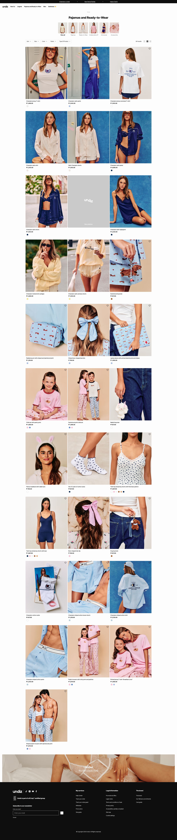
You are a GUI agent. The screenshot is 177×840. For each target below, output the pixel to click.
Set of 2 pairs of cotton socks (76, 486)
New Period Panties (90, 1)
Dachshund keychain (116, 294)
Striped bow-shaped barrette (76, 358)
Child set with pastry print (33, 422)
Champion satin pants (74, 101)
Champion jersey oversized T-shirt (120, 101)
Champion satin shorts (32, 229)
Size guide (78, 812)
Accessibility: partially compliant (115, 809)
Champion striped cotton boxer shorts (79, 615)
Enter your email (17, 809)
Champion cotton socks (33, 615)
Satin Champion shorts (74, 165)
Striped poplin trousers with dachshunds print (39, 743)
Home (88, 12)
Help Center (79, 795)
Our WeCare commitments (143, 799)
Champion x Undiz (64, 1)
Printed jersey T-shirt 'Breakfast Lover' (121, 679)
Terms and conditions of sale (114, 802)
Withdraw (78, 805)
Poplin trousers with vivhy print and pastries (80, 679)
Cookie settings (110, 815)
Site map (108, 812)
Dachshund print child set (75, 422)
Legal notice (109, 799)
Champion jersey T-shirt (33, 101)
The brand (139, 795)
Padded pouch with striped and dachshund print (40, 358)
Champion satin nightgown (118, 229)
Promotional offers (111, 795)
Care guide (139, 802)
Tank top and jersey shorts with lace (36, 551)
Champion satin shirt (32, 165)
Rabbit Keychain (114, 422)
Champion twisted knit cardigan (35, 294)
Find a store (79, 809)
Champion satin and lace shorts (77, 294)
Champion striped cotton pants (35, 679)
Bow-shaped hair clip (74, 551)
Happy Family (114, 1)
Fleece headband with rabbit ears (35, 486)
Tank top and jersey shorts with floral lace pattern (124, 486)
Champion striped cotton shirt (119, 615)
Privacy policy (110, 805)
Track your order (80, 799)
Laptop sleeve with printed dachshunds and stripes (125, 358)
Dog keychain (114, 551)
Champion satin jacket (116, 165)
